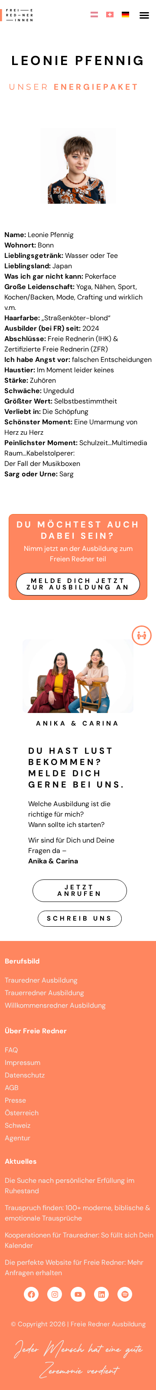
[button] (144, 15)
